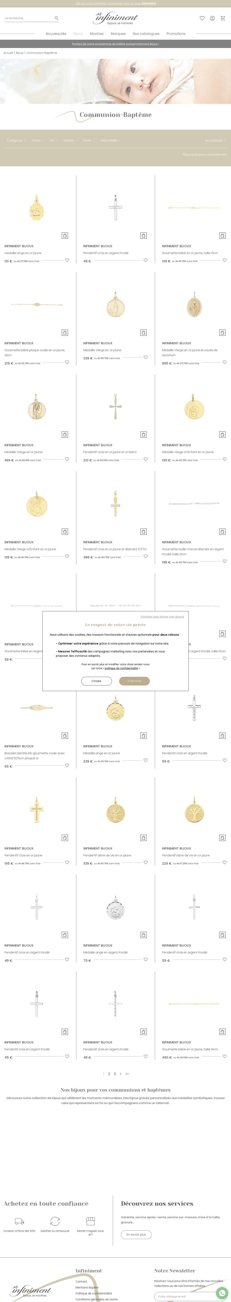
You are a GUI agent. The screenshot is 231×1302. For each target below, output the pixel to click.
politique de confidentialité (121, 668)
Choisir (96, 681)
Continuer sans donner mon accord (162, 617)
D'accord (134, 681)
